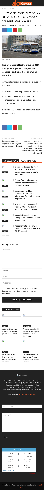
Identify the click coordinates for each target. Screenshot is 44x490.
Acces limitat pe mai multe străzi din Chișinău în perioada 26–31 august (27, 228)
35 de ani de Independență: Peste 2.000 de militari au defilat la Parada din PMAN (26, 207)
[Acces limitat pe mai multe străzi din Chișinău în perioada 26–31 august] (8, 228)
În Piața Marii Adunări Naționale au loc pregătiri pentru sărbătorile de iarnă (12, 143)
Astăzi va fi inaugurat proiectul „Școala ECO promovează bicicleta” (10, 331)
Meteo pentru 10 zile (8, 470)
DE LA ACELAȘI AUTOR (29, 161)
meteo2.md (32, 473)
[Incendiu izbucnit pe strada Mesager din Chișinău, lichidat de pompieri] (8, 218)
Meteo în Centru (19, 450)
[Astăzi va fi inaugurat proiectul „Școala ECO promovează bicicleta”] (11, 320)
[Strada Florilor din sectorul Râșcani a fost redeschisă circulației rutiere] (8, 183)
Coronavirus (27, 326)
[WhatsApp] (20, 30)
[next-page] (7, 236)
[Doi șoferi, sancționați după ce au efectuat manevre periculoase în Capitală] (32, 346)
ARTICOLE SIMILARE (11, 161)
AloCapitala (12, 25)
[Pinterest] (15, 30)
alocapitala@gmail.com (27, 394)
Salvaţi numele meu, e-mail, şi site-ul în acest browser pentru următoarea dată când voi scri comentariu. (20, 291)
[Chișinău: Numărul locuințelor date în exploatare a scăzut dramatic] (11, 346)
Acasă (4, 8)
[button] (3, 3)
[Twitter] (9, 30)
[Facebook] (4, 30)
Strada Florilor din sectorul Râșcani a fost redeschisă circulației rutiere (26, 182)
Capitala (11, 8)
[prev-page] (3, 236)
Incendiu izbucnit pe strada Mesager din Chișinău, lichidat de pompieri (27, 217)
